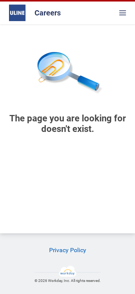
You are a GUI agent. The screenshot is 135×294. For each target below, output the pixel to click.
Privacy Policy (67, 250)
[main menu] (122, 13)
